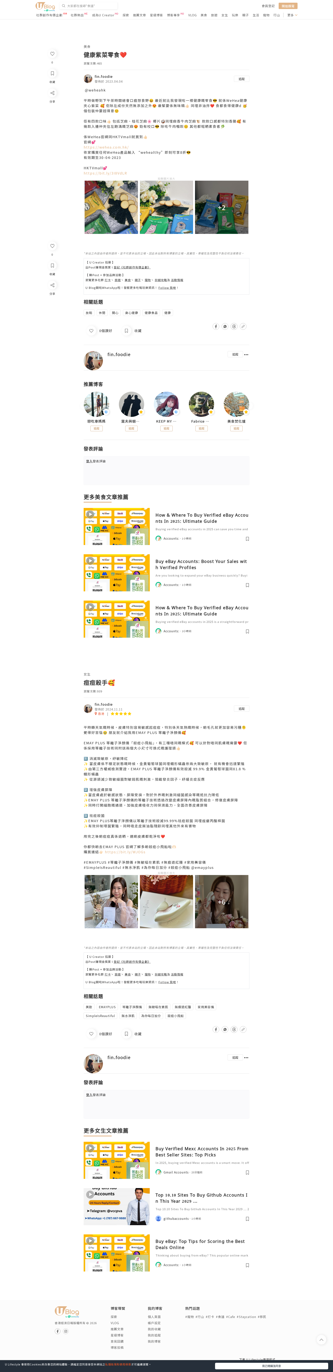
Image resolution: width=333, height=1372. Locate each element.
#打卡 (210, 1316)
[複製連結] (52, 328)
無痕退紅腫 (183, 1007)
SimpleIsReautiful (100, 1015)
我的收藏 (154, 1329)
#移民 (262, 1316)
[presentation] (83, 406)
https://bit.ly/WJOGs (125, 851)
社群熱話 (77, 15)
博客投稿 (117, 1347)
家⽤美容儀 (206, 1007)
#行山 (199, 1316)
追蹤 (242, 78)
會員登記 (268, 5)
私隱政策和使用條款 (118, 1364)
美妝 (89, 1007)
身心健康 (131, 312)
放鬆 (89, 312)
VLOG (192, 15)
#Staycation (246, 1316)
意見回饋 (117, 1341)
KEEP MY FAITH (166, 421)
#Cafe (230, 1316)
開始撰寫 (288, 5)
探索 (126, 15)
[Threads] (52, 317)
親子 (245, 15)
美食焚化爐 (236, 421)
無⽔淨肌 (128, 1015)
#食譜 (220, 1316)
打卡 (108, 280)
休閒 (102, 312)
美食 (204, 15)
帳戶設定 (154, 1322)
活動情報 (177, 280)
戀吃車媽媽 (96, 421)
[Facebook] (52, 295)
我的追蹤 (154, 1335)
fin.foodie (104, 76)
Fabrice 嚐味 (201, 421)
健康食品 (151, 312)
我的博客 (154, 1341)
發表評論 (96, 461)
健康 (167, 312)
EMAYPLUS (107, 1007)
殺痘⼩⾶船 (175, 1015)
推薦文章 (139, 15)
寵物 (266, 15)
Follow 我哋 (167, 288)
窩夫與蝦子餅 (131, 421)
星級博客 (156, 15)
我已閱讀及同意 (271, 1366)
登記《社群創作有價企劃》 (132, 267)
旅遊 (214, 15)
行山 (276, 15)
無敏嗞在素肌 (158, 1007)
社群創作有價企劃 (49, 15)
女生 (224, 15)
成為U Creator (103, 15)
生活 (256, 15)
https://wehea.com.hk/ (106, 147)
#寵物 (189, 1316)
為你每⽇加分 (151, 1015)
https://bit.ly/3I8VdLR (105, 172)
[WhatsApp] (52, 306)
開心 (115, 312)
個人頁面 (154, 1316)
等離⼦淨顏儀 (132, 1007)
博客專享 (173, 15)
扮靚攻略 (161, 280)
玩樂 (235, 15)
